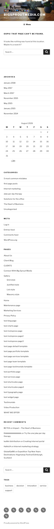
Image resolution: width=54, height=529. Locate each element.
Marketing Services (12, 310)
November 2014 (11, 113)
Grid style (11, 280)
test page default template (16, 346)
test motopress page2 (13, 336)
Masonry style (13, 294)
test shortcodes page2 (14, 387)
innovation (32, 486)
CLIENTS (8, 266)
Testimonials (9, 402)
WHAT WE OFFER (11, 412)
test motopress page (13, 331)
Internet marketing (12, 189)
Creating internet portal (33, 441)
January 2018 (9, 83)
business (9, 486)
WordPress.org (10, 240)
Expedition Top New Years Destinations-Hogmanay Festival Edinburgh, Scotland (23, 454)
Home (6, 300)
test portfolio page (12, 372)
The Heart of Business (13, 204)
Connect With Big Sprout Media (18, 271)
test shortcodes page (13, 382)
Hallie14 (7, 446)
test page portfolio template (16, 351)
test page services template (16, 356)
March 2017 (9, 93)
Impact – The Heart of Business (27, 428)
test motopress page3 (14, 341)
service (43, 486)
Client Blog (9, 260)
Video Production (11, 407)
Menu (28, 24)
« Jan (13, 160)
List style (11, 290)
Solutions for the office (14, 199)
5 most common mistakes (15, 178)
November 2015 (11, 98)
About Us (8, 255)
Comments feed (11, 235)
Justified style (13, 285)
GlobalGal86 (9, 451)
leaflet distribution (12, 441)
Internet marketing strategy (26, 446)
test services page (12, 377)
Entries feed (9, 230)
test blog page (10, 321)
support (8, 490)
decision (20, 486)
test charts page (11, 326)
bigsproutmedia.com (25, 14)
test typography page (13, 392)
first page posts (11, 184)
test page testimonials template (18, 367)
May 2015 (8, 103)
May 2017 (8, 88)
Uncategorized (10, 209)
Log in (6, 225)
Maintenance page (12, 305)
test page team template (15, 361)
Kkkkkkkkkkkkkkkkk (12, 433)
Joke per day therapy (13, 194)
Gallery (7, 276)
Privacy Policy (10, 316)
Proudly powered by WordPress (16, 523)
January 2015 (9, 108)
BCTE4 (7, 428)
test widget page (11, 397)
